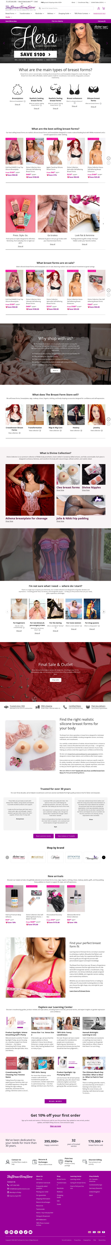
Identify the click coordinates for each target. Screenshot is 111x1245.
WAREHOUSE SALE (99, 14)
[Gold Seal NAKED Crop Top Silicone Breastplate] (14, 151)
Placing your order (42, 1192)
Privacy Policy (77, 1240)
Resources (39, 1206)
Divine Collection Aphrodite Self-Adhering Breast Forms (75, 169)
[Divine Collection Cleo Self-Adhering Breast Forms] (96, 283)
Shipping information (43, 1199)
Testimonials (40, 1209)
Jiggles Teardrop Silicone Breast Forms (55, 168)
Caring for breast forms (78, 1183)
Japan (91, 1195)
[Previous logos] (7, 857)
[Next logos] (103, 857)
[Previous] (103, 218)
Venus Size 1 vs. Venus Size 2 (42, 1033)
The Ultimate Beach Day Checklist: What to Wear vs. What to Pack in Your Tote (93, 1076)
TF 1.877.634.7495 (11, 1)
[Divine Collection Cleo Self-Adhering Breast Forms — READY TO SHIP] (35, 898)
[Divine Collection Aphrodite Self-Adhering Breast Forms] (76, 151)
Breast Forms (10, 13)
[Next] (103, 224)
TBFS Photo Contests (81, 13)
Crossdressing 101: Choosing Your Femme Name (15, 1074)
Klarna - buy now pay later (44, 1213)
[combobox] (65, 8)
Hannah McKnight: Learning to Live (90, 1033)
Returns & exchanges (43, 1202)
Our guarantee (41, 1195)
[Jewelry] (96, 414)
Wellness (50, 13)
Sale (58, 1201)
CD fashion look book (43, 1183)
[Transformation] (35, 414)
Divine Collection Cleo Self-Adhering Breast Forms (96, 300)
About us (55, 370)
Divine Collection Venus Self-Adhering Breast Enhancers (95, 169)
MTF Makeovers (41, 1220)
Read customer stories (43, 836)
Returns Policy (102, 1240)
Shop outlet (55, 680)
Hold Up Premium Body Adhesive (13, 916)
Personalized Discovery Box (54, 916)
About (73, 2)
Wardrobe (38, 13)
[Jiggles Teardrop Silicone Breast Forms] (55, 151)
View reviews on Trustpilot (66, 836)
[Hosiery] (76, 414)
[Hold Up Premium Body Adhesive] (14, 898)
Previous (4, 43)
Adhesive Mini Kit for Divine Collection (73, 916)
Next (107, 43)
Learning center (75, 1179)
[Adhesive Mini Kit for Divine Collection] (76, 898)
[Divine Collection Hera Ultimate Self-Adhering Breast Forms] (35, 151)
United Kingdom (94, 1192)
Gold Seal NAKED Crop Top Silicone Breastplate (14, 168)
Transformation (25, 13)
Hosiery (76, 427)
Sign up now (55, 1126)
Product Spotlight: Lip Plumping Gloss (66, 1073)
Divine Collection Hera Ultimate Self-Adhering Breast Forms (33, 169)
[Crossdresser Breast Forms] (14, 414)
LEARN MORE (55, 559)
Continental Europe (95, 1185)
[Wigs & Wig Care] (55, 414)
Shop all (20, 246)
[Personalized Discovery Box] (55, 898)
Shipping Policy (87, 1240)
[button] (103, 8)
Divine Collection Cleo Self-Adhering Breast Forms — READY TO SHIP (34, 917)
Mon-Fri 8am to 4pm (24, 1)
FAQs (94, 1240)
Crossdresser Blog (83, 2)
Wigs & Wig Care (55, 427)
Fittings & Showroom (43, 1216)
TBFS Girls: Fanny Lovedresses (64, 1033)
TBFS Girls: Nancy (38, 1072)
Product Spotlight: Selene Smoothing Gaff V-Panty (16, 1033)
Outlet (8, 17)
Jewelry (96, 427)
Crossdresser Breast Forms (14, 428)
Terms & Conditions (66, 1240)
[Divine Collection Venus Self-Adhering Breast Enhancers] (96, 151)
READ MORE (55, 1101)
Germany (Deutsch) (95, 1188)
